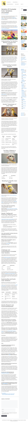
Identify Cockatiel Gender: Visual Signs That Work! (23, 48)
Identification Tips (24, 75)
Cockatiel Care (23, 81)
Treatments (23, 95)
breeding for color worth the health (10, 273)
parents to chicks (3, 94)
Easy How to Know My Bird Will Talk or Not (23, 21)
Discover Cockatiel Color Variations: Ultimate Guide (8, 394)
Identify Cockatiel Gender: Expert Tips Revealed (23, 28)
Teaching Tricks (24, 105)
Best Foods (23, 83)
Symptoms (23, 93)
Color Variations (5, 383)
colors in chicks (8, 243)
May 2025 (22, 114)
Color (9, 354)
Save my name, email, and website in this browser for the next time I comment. (9, 413)
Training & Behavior (23, 96)
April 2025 (22, 115)
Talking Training (24, 103)
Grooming (23, 92)
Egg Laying (23, 74)
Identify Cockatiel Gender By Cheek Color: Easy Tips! (23, 34)
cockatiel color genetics (7, 257)
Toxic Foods (23, 94)
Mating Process (24, 77)
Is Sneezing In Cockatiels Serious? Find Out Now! (23, 64)
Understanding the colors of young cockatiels (7, 219)
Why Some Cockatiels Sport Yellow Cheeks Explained (8, 393)
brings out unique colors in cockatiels (12, 208)
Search (22, 8)
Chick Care (23, 71)
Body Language (24, 101)
